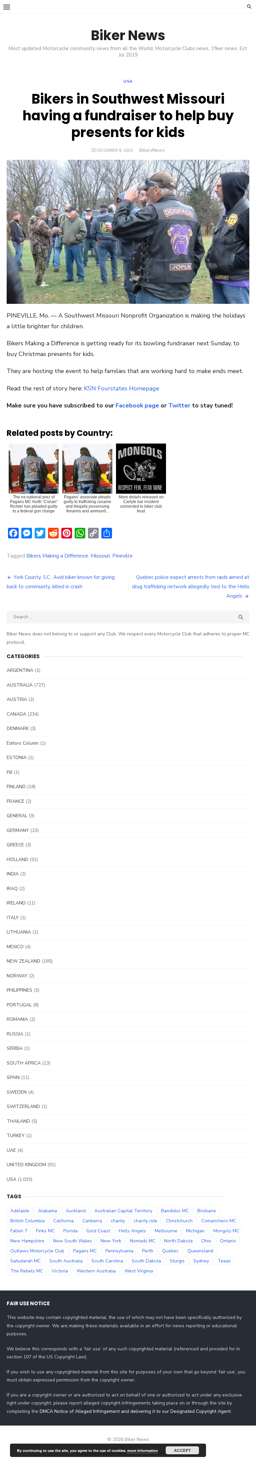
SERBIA (15, 1048)
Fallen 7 (18, 1231)
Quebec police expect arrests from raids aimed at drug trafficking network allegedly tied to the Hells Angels (190, 586)
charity (118, 1221)
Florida (70, 1231)
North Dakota (178, 1241)
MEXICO (15, 947)
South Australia (66, 1261)
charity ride (145, 1221)
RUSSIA (15, 1034)
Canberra (92, 1221)
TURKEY (16, 1135)
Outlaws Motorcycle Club (37, 1251)
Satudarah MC (25, 1261)
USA (128, 81)
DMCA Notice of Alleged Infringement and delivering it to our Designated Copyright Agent (135, 1411)
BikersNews (152, 150)
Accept (182, 1450)
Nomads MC (142, 1241)
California (63, 1221)
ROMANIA (17, 1019)
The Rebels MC (26, 1271)
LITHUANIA (19, 932)
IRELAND (16, 903)
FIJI (9, 772)
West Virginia (138, 1271)
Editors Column (23, 743)
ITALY (13, 917)
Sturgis (177, 1261)
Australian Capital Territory (123, 1211)
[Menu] (6, 6)
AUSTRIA (17, 699)
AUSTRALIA (20, 685)
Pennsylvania (119, 1251)
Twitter (179, 405)
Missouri (100, 556)
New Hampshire (27, 1241)
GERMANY (18, 830)
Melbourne (166, 1231)
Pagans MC (85, 1251)
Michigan (195, 1231)
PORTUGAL (19, 1005)
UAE (11, 1150)
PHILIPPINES (19, 990)
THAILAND (18, 1121)
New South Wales (72, 1241)
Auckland (76, 1211)
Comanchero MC (218, 1221)
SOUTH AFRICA (24, 1063)
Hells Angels (132, 1231)
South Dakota (146, 1261)
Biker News (128, 35)
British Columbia (27, 1221)
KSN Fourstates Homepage (121, 388)
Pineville (122, 556)
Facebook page (137, 405)
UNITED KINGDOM (26, 1165)
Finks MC (45, 1231)
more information (142, 1450)
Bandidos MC (175, 1211)
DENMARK (18, 728)
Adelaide (19, 1211)
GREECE (15, 845)
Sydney (201, 1261)
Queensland (200, 1251)
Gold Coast (98, 1231)
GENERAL (17, 816)
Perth (147, 1251)
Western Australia (96, 1271)
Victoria (60, 1271)
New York (111, 1241)
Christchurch (179, 1221)
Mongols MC (226, 1231)
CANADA (16, 714)
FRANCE (15, 801)
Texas (224, 1261)
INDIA (13, 874)
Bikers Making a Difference (57, 556)
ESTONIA (17, 757)
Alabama (47, 1211)
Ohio (206, 1241)
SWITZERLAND (23, 1106)
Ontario (228, 1241)
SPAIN (13, 1077)
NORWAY (17, 976)
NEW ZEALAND (23, 961)
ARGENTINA (20, 670)
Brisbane (206, 1211)
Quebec (170, 1251)
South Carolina (107, 1261)
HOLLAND (17, 859)
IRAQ (12, 888)
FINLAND (16, 786)
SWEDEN (17, 1092)
